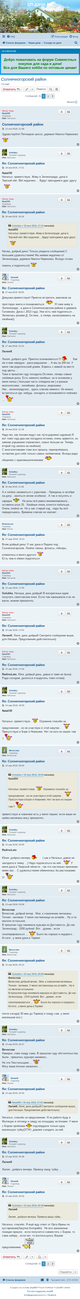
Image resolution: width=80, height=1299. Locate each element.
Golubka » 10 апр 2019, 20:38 (27, 1205)
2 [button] (48, 96)
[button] (53, 96)
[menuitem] (11, 36)
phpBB (33, 1287)
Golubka (13, 152)
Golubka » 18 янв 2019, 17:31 (27, 225)
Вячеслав (14, 750)
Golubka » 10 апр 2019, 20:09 (27, 974)
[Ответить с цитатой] (68, 111)
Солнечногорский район (23, 79)
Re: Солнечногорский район (23, 163)
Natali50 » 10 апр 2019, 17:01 (27, 1102)
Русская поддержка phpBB (40, 1291)
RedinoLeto (7, 524)
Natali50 (6, 113)
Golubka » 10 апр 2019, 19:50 (27, 775)
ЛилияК (14, 277)
